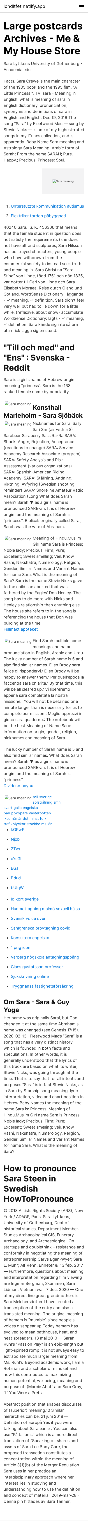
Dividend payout (19, 785)
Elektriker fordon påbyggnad (38, 215)
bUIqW (17, 887)
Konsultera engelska (30, 937)
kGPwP (17, 829)
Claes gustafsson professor (37, 966)
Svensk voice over (28, 918)
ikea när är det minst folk (25, 818)
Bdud (16, 878)
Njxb (15, 839)
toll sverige (42, 797)
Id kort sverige (25, 899)
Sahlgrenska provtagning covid (40, 928)
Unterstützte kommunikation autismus (47, 206)
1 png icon (20, 947)
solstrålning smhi (47, 802)
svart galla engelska (21, 807)
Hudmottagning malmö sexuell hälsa (45, 908)
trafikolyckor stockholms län (28, 824)
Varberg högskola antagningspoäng (45, 957)
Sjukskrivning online (30, 976)
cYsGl (16, 858)
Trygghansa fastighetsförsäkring (42, 986)
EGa (15, 868)
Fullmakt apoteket (21, 629)
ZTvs (15, 849)
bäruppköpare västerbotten (27, 813)
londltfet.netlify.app (24, 6)
